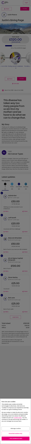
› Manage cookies (15, 428)
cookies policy (18, 417)
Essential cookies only (15, 433)
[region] (15, 421)
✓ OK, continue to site (15, 438)
